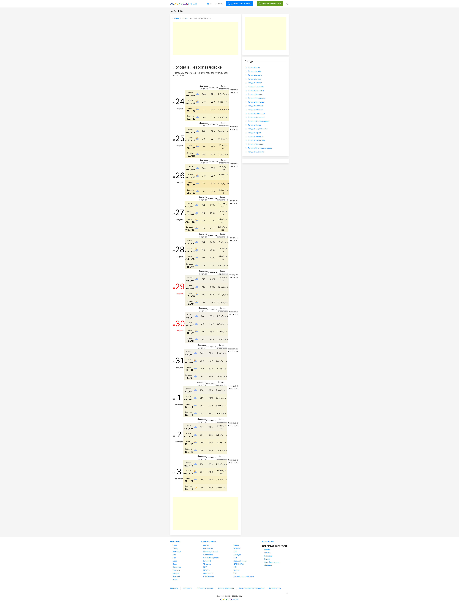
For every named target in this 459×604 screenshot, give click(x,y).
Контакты (174, 588)
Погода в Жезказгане (256, 98)
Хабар (236, 545)
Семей (267, 559)
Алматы (267, 553)
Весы (175, 564)
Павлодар (268, 556)
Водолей (176, 576)
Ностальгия (208, 548)
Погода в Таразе (254, 133)
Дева (175, 561)
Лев (174, 558)
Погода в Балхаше (255, 94)
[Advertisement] (205, 38)
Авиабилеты (268, 542)
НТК (235, 567)
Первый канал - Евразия (244, 576)
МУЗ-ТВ (206, 570)
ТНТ (235, 558)
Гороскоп (175, 542)
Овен (175, 545)
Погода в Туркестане (256, 140)
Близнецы (177, 552)
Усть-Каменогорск (271, 562)
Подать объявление (271, 4)
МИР (205, 567)
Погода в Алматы (254, 75)
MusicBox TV (208, 573)
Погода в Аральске (255, 86)
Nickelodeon (208, 555)
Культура (237, 555)
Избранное (187, 588)
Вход (219, 4)
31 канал (237, 548)
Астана (236, 570)
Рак (174, 555)
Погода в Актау (253, 67)
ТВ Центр (207, 564)
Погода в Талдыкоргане (257, 129)
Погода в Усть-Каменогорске (259, 148)
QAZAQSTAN (239, 564)
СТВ (235, 573)
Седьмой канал (240, 561)
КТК (235, 552)
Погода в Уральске (255, 144)
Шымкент (268, 565)
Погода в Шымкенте (255, 152)
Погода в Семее (254, 125)
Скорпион (177, 567)
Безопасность (275, 588)
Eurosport (207, 561)
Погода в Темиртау (255, 136)
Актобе (267, 550)
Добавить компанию (241, 4)
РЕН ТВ (206, 545)
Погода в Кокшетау (255, 106)
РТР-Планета (208, 576)
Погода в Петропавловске (258, 121)
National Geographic (211, 558)
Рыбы (175, 579)
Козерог (176, 573)
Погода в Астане (254, 79)
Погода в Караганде (255, 102)
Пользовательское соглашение (251, 588)
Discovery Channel (210, 552)
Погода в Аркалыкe (255, 90)
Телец (175, 548)
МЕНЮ (178, 11)
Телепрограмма (208, 542)
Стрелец (176, 570)
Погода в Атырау (254, 83)
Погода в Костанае (255, 110)
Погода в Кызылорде (256, 113)
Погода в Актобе (254, 71)
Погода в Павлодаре (256, 117)
